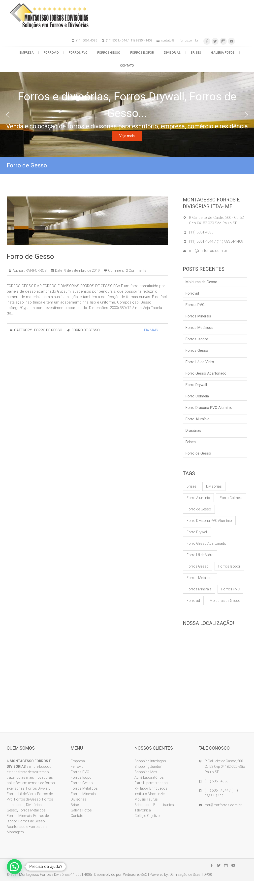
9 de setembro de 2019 (82, 270)
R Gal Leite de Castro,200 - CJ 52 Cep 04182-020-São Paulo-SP (225, 766)
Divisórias (172, 52)
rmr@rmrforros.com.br (208, 250)
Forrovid (51, 52)
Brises (196, 52)
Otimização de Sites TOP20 (190, 875)
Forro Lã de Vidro (200, 362)
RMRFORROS (36, 270)
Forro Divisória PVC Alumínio (209, 407)
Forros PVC (78, 52)
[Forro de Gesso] (87, 220)
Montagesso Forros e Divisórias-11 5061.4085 (55, 875)
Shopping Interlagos (150, 761)
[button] (8, 115)
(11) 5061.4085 (86, 40)
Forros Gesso (108, 52)
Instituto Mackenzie (149, 794)
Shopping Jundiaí (147, 766)
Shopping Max (145, 772)
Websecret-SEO (135, 875)
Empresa (27, 52)
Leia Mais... (151, 330)
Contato (127, 65)
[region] (127, 114)
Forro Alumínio (198, 419)
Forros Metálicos (199, 327)
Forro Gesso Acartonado (206, 373)
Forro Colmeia (197, 396)
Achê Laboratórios (149, 777)
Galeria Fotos (223, 52)
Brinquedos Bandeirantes (154, 805)
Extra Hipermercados (151, 783)
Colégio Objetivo (147, 816)
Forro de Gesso (30, 256)
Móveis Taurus (146, 799)
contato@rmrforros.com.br (179, 40)
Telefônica (142, 810)
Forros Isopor (142, 52)
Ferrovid (77, 766)
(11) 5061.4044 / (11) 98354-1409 (129, 40)
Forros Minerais (198, 316)
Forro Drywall (196, 385)
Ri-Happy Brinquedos (150, 788)
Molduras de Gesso (201, 282)
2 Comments (136, 270)
